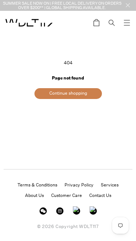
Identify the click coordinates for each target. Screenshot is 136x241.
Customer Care (66, 195)
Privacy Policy (79, 185)
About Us (34, 195)
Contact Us (100, 195)
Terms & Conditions (37, 185)
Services (110, 185)
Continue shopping (68, 93)
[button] (127, 23)
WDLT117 (89, 226)
